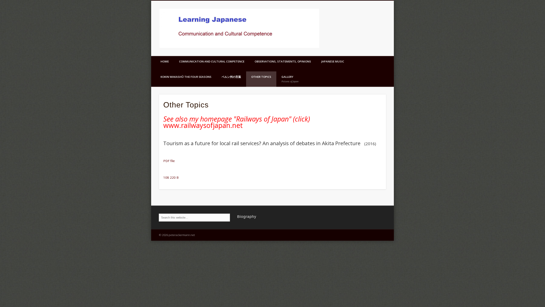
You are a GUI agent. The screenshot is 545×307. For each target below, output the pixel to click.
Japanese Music (332, 61)
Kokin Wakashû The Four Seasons (186, 77)
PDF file (169, 161)
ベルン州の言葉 (231, 77)
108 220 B (171, 177)
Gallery (289, 79)
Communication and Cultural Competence (211, 61)
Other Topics (261, 77)
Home (165, 61)
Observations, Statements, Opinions (283, 61)
